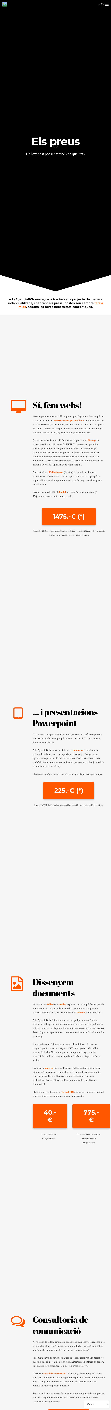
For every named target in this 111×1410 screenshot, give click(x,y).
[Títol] (4, 4)
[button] (104, 4)
